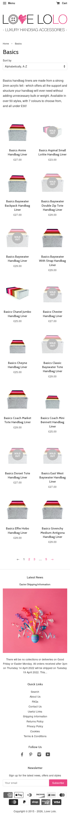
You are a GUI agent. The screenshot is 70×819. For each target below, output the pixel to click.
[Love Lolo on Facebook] (22, 755)
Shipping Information (35, 716)
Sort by (7, 60)
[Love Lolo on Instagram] (39, 755)
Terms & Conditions (35, 736)
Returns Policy (35, 721)
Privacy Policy (35, 726)
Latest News (35, 577)
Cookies (35, 731)
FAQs (35, 701)
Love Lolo (50, 811)
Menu (11, 3)
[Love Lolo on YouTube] (48, 755)
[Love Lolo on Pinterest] (31, 755)
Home (6, 43)
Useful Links (35, 711)
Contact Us (35, 706)
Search (35, 691)
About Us (35, 696)
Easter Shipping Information (35, 584)
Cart (64, 3)
